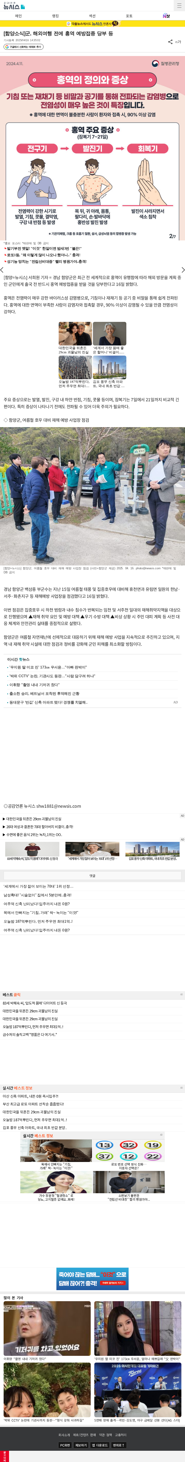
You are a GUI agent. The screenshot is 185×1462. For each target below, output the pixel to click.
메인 (18, 15)
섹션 (92, 15)
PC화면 (65, 1445)
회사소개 (64, 1435)
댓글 (92, 875)
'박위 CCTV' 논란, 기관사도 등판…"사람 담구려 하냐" (52, 676)
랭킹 (55, 15)
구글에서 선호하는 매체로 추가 (25, 46)
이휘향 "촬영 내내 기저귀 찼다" (34, 685)
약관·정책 (105, 1435)
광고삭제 (4, 1456)
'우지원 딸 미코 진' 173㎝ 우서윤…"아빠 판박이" (48, 667)
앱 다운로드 (100, 1445)
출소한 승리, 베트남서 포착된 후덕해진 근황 (44, 693)
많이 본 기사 (13, 1297)
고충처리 (121, 1435)
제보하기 (81, 1445)
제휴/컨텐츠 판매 (84, 1435)
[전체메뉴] (179, 5)
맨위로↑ (119, 1445)
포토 (129, 15)
